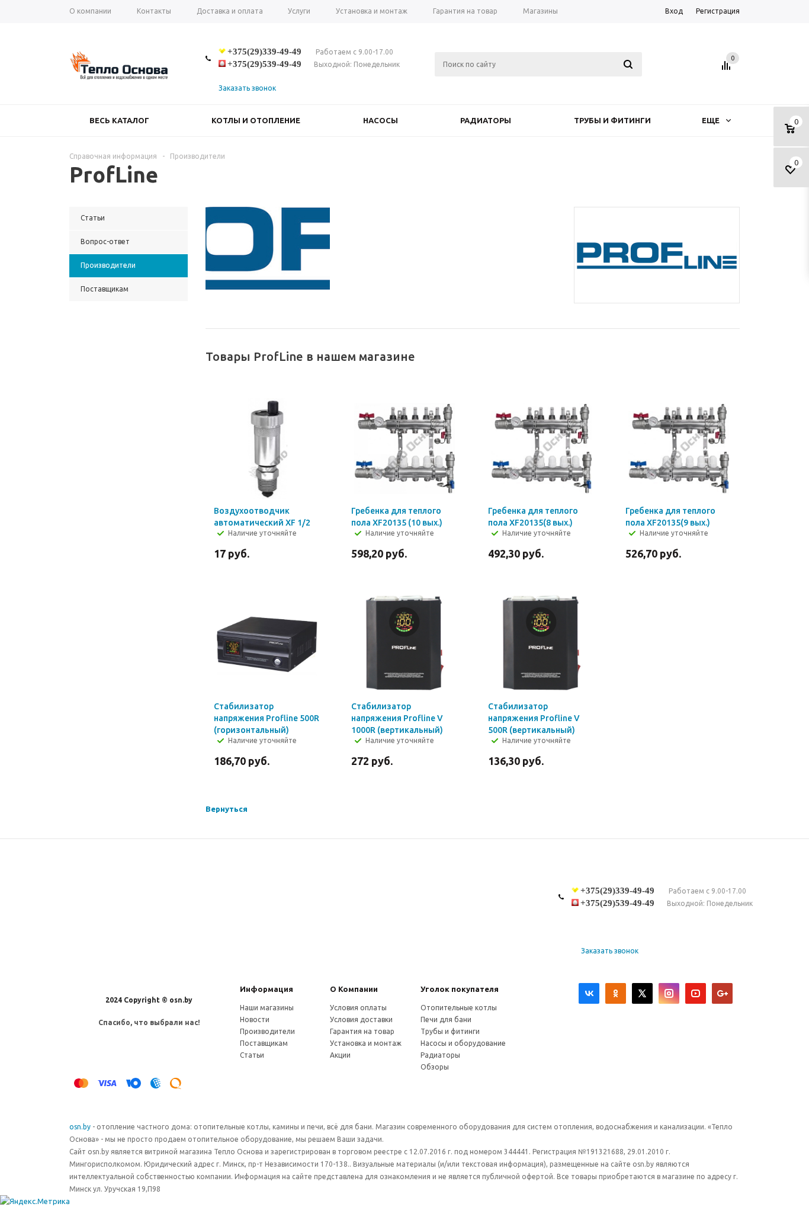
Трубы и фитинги (612, 120)
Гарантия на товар (362, 1031)
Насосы (380, 120)
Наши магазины (267, 1007)
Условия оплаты (358, 1007)
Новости (254, 1019)
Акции (340, 1055)
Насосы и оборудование (463, 1043)
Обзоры (434, 1067)
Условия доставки (361, 1019)
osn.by (80, 1127)
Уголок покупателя (459, 989)
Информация (266, 989)
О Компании (354, 989)
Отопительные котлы (458, 1007)
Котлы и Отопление (255, 120)
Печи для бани (445, 1019)
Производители (267, 1031)
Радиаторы (485, 120)
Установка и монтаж (366, 1043)
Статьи (252, 1055)
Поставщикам (264, 1043)
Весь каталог (119, 120)
